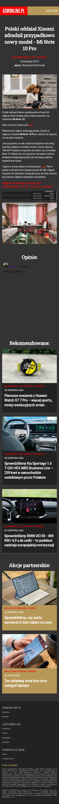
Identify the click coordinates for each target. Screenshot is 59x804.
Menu (50, 11)
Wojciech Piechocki (33, 65)
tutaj (31, 125)
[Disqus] (29, 298)
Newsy (42, 57)
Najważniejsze (24, 57)
